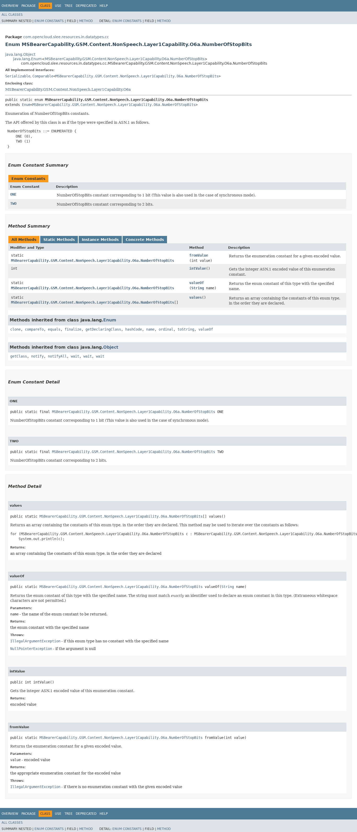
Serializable (17, 76)
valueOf (196, 283)
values (195, 297)
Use (58, 6)
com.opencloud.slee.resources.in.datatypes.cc (66, 37)
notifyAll (57, 356)
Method (86, 21)
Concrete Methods (145, 239)
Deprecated (86, 6)
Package (28, 6)
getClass (18, 356)
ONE (13, 194)
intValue (197, 268)
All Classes (12, 14)
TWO (13, 203)
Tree (69, 6)
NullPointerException (31, 649)
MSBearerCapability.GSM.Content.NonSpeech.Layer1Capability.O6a (68, 89)
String (197, 288)
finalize (73, 329)
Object (110, 347)
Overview (10, 6)
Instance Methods (100, 239)
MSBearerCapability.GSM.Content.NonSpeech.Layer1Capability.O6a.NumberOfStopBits (124, 59)
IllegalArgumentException (35, 641)
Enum (26, 105)
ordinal (166, 329)
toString (185, 329)
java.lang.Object (20, 54)
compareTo (34, 329)
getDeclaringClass (103, 329)
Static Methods (59, 239)
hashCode (133, 329)
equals (54, 329)
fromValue (198, 255)
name (150, 329)
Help (104, 6)
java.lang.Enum (27, 59)
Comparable (42, 76)
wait (75, 356)
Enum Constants (49, 21)
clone (15, 329)
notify (37, 356)
